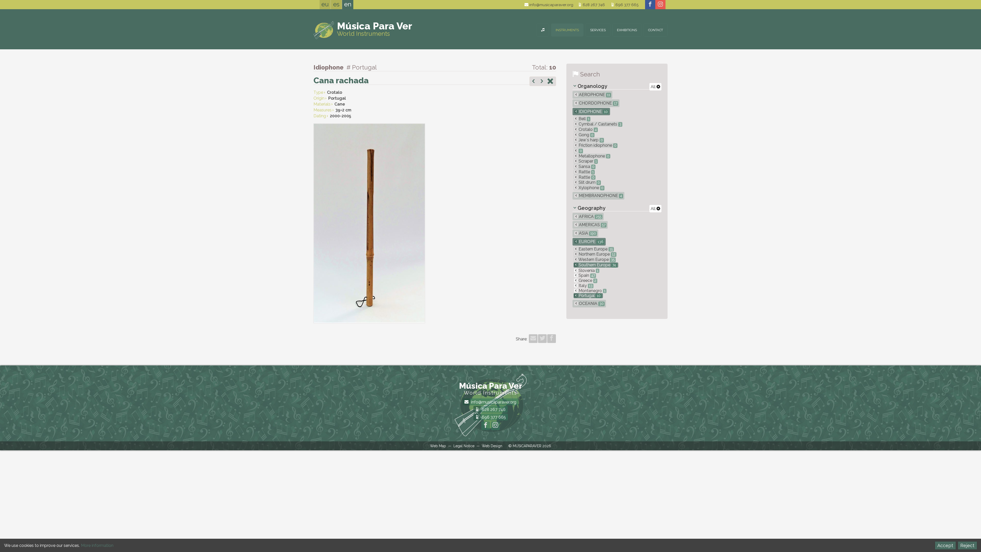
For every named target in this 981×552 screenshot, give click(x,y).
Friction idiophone (597, 145)
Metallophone (593, 156)
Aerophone (594, 94)
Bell (583, 118)
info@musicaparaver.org (550, 5)
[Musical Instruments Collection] (542, 30)
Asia (587, 233)
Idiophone (593, 111)
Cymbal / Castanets (599, 124)
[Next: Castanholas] (542, 82)
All (654, 86)
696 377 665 (626, 5)
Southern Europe (597, 264)
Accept (945, 545)
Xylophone (590, 187)
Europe (590, 241)
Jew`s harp (590, 139)
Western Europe (596, 259)
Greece (587, 280)
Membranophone (600, 195)
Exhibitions (627, 30)
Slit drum (589, 182)
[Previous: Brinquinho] (533, 82)
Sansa (586, 166)
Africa (589, 216)
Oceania (591, 303)
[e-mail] (533, 338)
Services (598, 30)
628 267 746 (593, 5)
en (347, 4)
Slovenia (588, 270)
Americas (591, 224)
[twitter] (542, 338)
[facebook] (650, 4)
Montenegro (591, 290)
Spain (586, 275)
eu (325, 4)
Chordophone (597, 103)
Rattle (586, 171)
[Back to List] (550, 82)
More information (97, 545)
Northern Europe (596, 254)
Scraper (587, 161)
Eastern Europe (595, 249)
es (336, 4)
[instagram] (660, 4)
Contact (655, 30)
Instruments (567, 30)
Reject (967, 545)
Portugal (589, 295)
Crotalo (587, 129)
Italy (585, 285)
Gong (585, 134)
